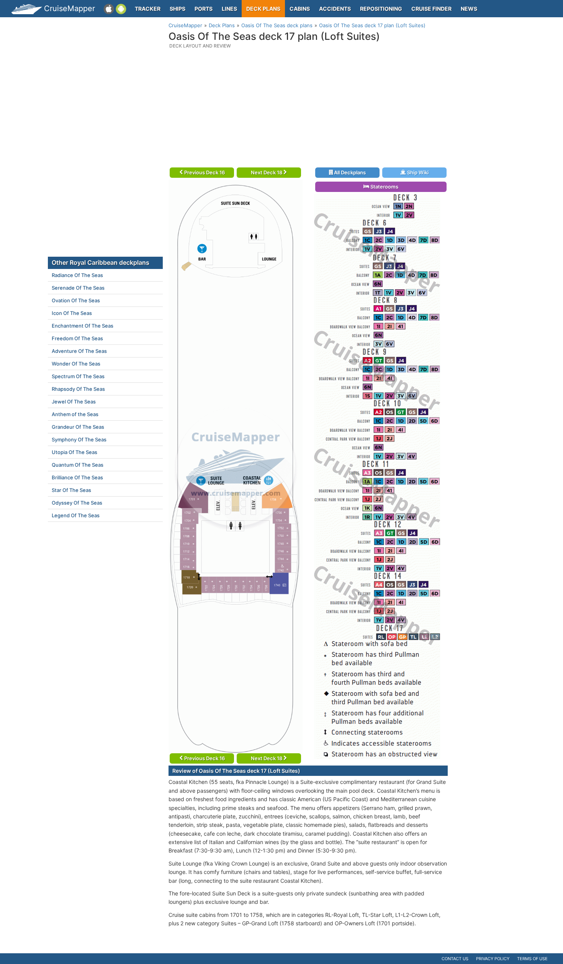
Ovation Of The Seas (76, 300)
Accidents (335, 8)
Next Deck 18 (267, 172)
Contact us (455, 958)
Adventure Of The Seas (79, 351)
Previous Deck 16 (204, 172)
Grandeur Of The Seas (78, 427)
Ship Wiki (417, 172)
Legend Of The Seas (76, 515)
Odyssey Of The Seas (77, 503)
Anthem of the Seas (75, 414)
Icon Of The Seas (72, 313)
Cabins (300, 8)
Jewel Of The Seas (74, 401)
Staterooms (383, 187)
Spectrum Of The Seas (78, 376)
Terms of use (532, 958)
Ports (204, 8)
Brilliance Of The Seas (77, 477)
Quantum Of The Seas (77, 465)
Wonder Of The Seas (76, 364)
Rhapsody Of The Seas (78, 389)
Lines (229, 8)
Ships (177, 8)
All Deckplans (349, 172)
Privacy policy (492, 958)
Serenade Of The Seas (78, 288)
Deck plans (263, 8)
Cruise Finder (431, 8)
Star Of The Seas (71, 490)
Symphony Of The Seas (79, 439)
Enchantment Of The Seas (82, 326)
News (469, 8)
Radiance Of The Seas (77, 275)
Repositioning (381, 8)
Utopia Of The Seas (74, 452)
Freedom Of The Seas (77, 338)
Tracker (147, 8)
